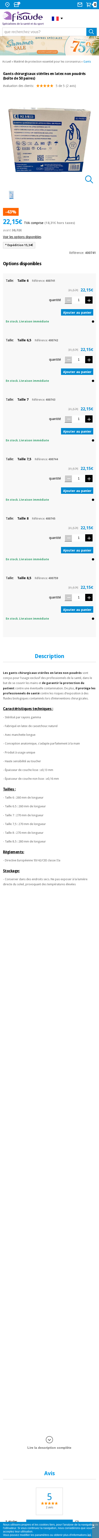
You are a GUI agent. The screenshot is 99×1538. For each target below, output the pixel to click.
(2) (77, 1521)
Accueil (6, 61)
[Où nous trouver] (8, 4)
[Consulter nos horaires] (17, 4)
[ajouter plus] (89, 300)
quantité (55, 300)
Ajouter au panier (77, 312)
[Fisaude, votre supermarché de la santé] (23, 18)
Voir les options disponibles (22, 237)
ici (89, 1535)
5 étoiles (11, 1521)
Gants (87, 61)
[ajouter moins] (68, 300)
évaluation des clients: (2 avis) (39, 86)
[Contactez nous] (80, 4)
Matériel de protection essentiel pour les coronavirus (47, 61)
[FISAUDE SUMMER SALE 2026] (49, 45)
